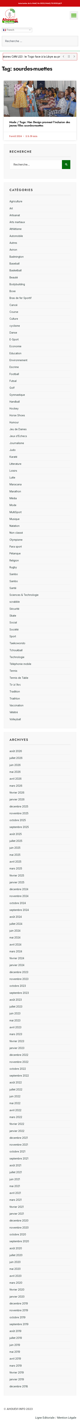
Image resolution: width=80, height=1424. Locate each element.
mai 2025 (14, 854)
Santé (12, 588)
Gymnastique (17, 394)
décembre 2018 (18, 1386)
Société (14, 629)
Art (11, 208)
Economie (15, 346)
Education (15, 353)
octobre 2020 (17, 1234)
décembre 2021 (18, 1137)
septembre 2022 (19, 1075)
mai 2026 (15, 771)
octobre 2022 (17, 1068)
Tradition (14, 691)
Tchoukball (16, 650)
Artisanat (14, 215)
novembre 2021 (18, 1144)
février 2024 (16, 958)
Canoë (13, 305)
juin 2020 (15, 1262)
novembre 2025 (18, 813)
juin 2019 (14, 1344)
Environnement (18, 360)
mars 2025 (15, 868)
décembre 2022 (18, 1054)
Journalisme (16, 443)
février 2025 (16, 875)
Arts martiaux (17, 222)
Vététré (13, 712)
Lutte (12, 477)
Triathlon (14, 698)
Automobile (16, 236)
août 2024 (15, 916)
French (10, 29)
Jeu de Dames (18, 429)
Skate (12, 615)
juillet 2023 (15, 1006)
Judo (12, 450)
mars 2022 (15, 1117)
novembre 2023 (18, 979)
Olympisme (16, 539)
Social (13, 622)
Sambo (13, 574)
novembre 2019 (18, 1310)
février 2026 (16, 792)
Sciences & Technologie (24, 594)
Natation (14, 525)
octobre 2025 (17, 820)
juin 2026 (15, 765)
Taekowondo (17, 643)
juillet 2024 (15, 923)
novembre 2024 (18, 896)
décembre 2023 (18, 972)
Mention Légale (66, 1417)
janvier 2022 (16, 1131)
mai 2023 (14, 1020)
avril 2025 (15, 861)
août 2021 (15, 1165)
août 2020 (15, 1248)
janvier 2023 (16, 1048)
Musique (14, 519)
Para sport (15, 546)
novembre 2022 (18, 1061)
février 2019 (16, 1372)
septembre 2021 (18, 1158)
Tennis (13, 670)
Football (14, 374)
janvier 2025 (16, 882)
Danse (13, 332)
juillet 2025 (15, 840)
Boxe (12, 291)
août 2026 (15, 751)
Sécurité (14, 608)
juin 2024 (14, 930)
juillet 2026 (16, 758)
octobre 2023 (17, 985)
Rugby (13, 567)
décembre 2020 (18, 1220)
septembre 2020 (19, 1241)
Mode (12, 505)
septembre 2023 (19, 992)
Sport (12, 636)
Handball (14, 401)
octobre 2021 (17, 1151)
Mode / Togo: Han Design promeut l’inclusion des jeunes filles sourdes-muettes (39, 124)
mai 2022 (14, 1103)
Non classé (16, 532)
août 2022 (15, 1082)
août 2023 (15, 999)
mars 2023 (15, 1034)
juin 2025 (14, 847)
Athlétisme (15, 228)
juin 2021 (14, 1179)
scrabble (14, 601)
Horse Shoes (17, 415)
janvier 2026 (17, 799)
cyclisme (14, 325)
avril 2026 (15, 778)
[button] (74, 15)
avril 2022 (15, 1110)
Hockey (14, 408)
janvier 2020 (17, 1296)
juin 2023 (14, 1013)
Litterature (15, 463)
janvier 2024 (16, 965)
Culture (13, 318)
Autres (13, 242)
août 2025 (15, 834)
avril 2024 (15, 944)
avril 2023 (15, 1027)
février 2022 (16, 1123)
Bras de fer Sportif (20, 298)
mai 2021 (14, 1186)
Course (13, 311)
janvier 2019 (16, 1379)
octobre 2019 (17, 1317)
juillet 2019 (15, 1337)
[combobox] (40, 41)
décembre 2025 (18, 806)
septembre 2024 (19, 909)
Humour (14, 422)
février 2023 (16, 1041)
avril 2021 (15, 1193)
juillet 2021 (15, 1172)
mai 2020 (15, 1268)
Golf (12, 387)
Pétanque (15, 553)
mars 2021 (15, 1199)
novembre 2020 (19, 1227)
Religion (14, 560)
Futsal (13, 380)
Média (13, 498)
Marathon (15, 491)
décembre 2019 (18, 1303)
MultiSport (15, 512)
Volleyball (15, 719)
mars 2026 (15, 785)
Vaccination (16, 705)
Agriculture (15, 201)
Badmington (16, 256)
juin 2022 (14, 1096)
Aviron (13, 249)
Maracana (15, 484)
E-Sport (14, 339)
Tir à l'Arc (15, 684)
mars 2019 (15, 1365)
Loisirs (13, 470)
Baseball (14, 263)
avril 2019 (15, 1358)
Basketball (15, 270)
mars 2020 (15, 1282)
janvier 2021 (16, 1213)
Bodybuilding (17, 284)
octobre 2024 (17, 903)
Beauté (13, 277)
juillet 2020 (16, 1255)
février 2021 (16, 1206)
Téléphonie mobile (20, 663)
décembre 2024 (18, 889)
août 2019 (15, 1331)
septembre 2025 (19, 827)
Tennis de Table (18, 677)
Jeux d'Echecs (18, 436)
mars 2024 (15, 951)
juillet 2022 (15, 1089)
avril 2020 (15, 1275)
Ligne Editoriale (45, 1417)
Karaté (13, 456)
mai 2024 (14, 937)
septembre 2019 (18, 1324)
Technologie (16, 657)
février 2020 (16, 1289)
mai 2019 (14, 1351)
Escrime (14, 367)
